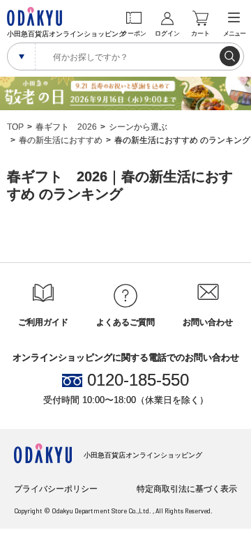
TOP (15, 127)
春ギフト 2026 (66, 127)
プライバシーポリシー (56, 489)
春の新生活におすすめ (60, 140)
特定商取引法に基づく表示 (187, 489)
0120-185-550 (138, 380)
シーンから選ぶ (138, 127)
